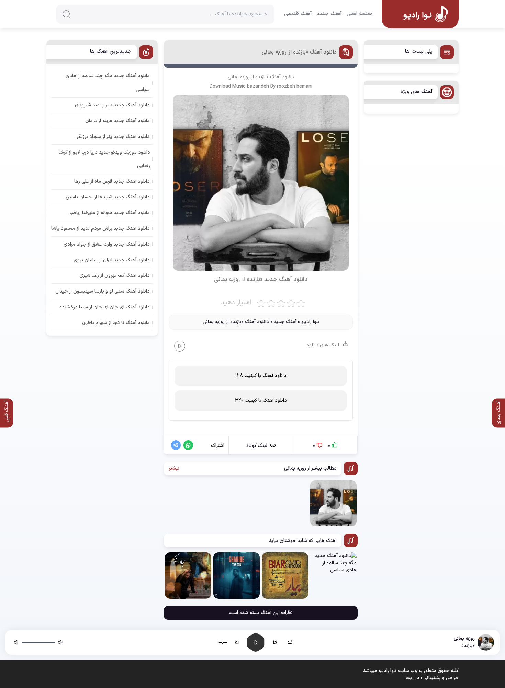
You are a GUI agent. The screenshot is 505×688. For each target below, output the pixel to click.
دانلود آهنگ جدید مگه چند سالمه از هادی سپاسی (108, 82)
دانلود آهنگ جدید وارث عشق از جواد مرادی (107, 244)
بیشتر (174, 468)
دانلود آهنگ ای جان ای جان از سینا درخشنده (104, 307)
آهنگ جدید (329, 14)
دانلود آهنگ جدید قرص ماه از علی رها (112, 181)
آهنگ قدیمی (298, 14)
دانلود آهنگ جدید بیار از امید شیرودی (112, 105)
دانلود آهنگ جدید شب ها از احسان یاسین (108, 197)
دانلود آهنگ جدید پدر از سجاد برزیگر (113, 136)
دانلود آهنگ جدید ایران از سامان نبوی (112, 260)
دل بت (412, 677)
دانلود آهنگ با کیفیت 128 (261, 375)
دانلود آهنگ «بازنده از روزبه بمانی (299, 52)
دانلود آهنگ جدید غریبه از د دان (117, 120)
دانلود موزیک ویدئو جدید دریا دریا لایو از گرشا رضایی (104, 159)
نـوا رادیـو (310, 321)
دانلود (300, 279)
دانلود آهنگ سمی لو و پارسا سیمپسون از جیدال (102, 291)
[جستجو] (66, 14)
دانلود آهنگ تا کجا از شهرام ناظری (116, 323)
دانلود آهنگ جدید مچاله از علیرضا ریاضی (109, 212)
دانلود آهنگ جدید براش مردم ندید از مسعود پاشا (100, 228)
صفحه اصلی (359, 14)
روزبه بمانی (239, 77)
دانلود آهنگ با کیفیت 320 (261, 400)
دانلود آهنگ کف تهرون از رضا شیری (114, 275)
